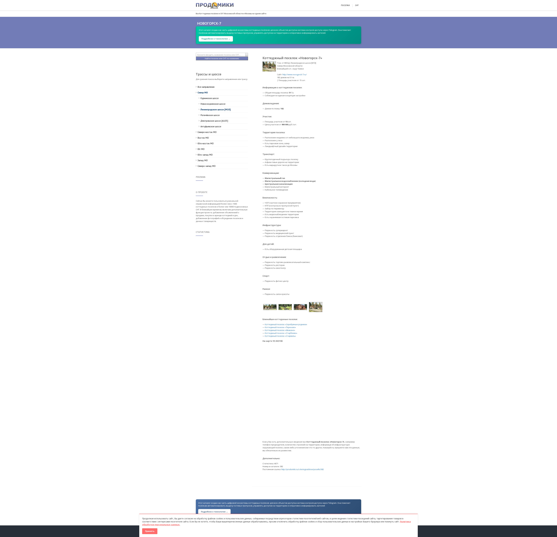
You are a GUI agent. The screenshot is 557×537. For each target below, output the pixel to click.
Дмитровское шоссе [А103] (214, 120)
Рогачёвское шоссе (210, 115)
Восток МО (203, 137)
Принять (149, 531)
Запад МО (203, 160)
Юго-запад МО (205, 154)
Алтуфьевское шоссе (210, 126)
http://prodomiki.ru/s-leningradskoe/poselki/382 (302, 469)
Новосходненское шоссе (212, 103)
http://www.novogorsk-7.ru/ (294, 74)
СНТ (357, 5)
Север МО (203, 92)
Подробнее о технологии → (215, 38)
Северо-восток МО (207, 132)
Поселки (345, 5)
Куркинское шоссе (209, 98)
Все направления (206, 86)
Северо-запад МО (207, 166)
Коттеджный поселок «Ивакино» (280, 330)
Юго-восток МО (206, 143)
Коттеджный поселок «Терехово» (280, 327)
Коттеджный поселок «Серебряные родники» (286, 324)
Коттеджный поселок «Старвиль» (280, 336)
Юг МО (201, 149)
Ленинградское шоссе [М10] (215, 109)
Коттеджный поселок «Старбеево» (281, 333)
